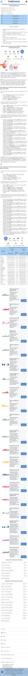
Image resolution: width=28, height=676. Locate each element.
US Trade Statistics (13, 575)
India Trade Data (13, 599)
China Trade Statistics (13, 567)
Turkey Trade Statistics (13, 613)
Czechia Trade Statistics (13, 594)
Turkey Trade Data (13, 573)
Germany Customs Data (13, 597)
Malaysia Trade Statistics (13, 602)
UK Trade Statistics (13, 615)
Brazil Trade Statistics (13, 586)
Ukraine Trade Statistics (13, 610)
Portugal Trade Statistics (13, 607)
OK (26, 672)
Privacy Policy (9, 673)
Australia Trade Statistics (13, 583)
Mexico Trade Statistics (13, 605)
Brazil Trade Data (13, 565)
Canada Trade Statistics (13, 589)
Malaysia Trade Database (13, 570)
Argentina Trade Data (13, 562)
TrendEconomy (9, 13)
